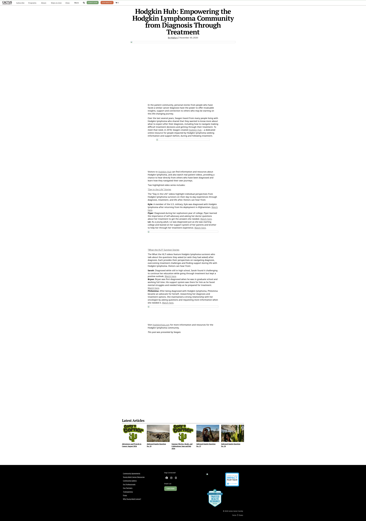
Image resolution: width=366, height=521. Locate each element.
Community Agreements (131, 473)
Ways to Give (56, 3)
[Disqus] (183, 371)
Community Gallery (130, 481)
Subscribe (20, 3)
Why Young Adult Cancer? (132, 499)
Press (125, 495)
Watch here (206, 218)
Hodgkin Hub (195, 129)
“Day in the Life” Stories (159, 189)
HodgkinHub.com (161, 324)
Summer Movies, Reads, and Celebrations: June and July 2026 (182, 446)
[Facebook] (166, 477)
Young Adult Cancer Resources (134, 477)
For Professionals (129, 484)
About (43, 3)
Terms (234, 515)
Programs (32, 3)
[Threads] (175, 477)
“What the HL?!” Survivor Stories (163, 249)
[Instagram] (171, 477)
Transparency (128, 492)
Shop (67, 3)
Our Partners (127, 488)
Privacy (241, 515)
